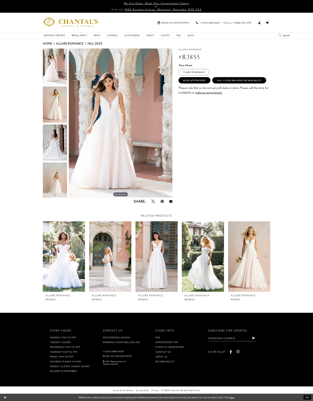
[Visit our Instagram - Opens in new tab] (237, 351)
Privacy (155, 390)
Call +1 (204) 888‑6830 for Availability (239, 80)
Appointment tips (167, 342)
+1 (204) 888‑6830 (113, 351)
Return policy (165, 361)
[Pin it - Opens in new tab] (162, 201)
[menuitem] (173, 23)
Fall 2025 (95, 43)
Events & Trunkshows (170, 347)
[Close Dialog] (5, 397)
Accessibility (142, 390)
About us (162, 356)
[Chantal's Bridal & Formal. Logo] (70, 22)
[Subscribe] (254, 338)
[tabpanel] (55, 67)
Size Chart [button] (186, 65)
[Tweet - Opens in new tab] (153, 201)
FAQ (158, 337)
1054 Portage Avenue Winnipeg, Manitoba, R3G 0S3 (121, 340)
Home (47, 43)
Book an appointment (117, 356)
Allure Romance (70, 43)
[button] (259, 22)
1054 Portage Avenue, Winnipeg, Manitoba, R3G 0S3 (163, 9)
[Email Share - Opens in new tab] (170, 201)
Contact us (163, 352)
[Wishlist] (267, 22)
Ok (307, 397)
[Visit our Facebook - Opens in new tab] (230, 351)
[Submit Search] (278, 35)
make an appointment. (208, 92)
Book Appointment (194, 80)
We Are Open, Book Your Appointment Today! (156, 3)
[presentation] (64, 256)
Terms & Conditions (123, 390)
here (232, 397)
